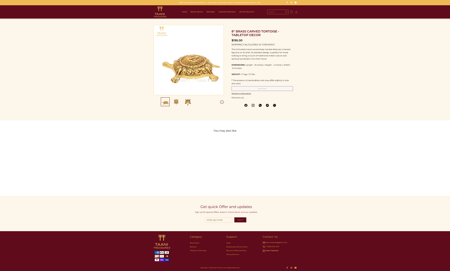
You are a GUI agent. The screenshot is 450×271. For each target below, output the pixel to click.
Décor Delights (246, 12)
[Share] (268, 105)
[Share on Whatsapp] (261, 105)
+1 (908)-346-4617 (272, 246)
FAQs (228, 243)
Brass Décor (197, 12)
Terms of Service (232, 254)
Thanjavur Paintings (198, 250)
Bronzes (210, 12)
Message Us (238, 97)
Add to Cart (179, 168)
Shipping (237, 44)
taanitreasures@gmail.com (276, 242)
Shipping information (241, 93)
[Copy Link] (275, 105)
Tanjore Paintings (227, 12)
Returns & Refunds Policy (236, 250)
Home (184, 12)
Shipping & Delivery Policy (237, 247)
